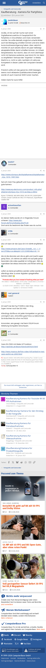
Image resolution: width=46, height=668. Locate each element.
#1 (44, 29)
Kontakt (13, 658)
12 (5, 512)
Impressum (5, 658)
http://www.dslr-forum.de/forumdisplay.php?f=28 (14, 221)
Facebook (8, 639)
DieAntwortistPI (11, 416)
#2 (44, 171)
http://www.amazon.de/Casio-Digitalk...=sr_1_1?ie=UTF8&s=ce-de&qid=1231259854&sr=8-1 (20, 249)
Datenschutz (31, 661)
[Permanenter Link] (2, 370)
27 (5, 551)
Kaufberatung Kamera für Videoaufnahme (18, 437)
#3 (44, 214)
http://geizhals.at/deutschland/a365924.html (19, 346)
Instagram (37, 639)
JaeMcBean (7, 15)
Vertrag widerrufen (33, 658)
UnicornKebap (10, 404)
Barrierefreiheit (20, 661)
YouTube (27, 644)
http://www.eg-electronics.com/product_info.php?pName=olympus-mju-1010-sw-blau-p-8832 (21, 190)
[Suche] (44, 3)
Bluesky (29, 635)
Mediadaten (21, 658)
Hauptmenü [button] (4, 3)
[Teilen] (40, 29)
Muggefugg (10, 441)
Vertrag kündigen (7, 661)
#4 (44, 240)
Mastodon (8, 644)
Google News (22, 639)
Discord (17, 635)
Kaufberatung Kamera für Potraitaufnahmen (18, 424)
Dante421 (9, 428)
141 (6, 590)
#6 (44, 340)
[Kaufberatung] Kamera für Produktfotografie (19, 449)
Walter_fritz (10, 453)
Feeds (6, 635)
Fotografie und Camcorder (25, 404)
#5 (44, 302)
